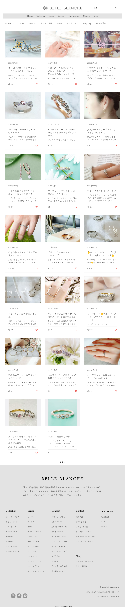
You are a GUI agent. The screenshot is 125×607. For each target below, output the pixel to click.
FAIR (22, 23)
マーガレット (72, 23)
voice (59, 23)
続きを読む (101, 23)
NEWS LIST (10, 23)
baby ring (87, 23)
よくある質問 (46, 23)
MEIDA (32, 23)
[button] (51, 16)
